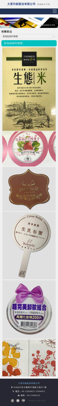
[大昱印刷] (12, 400)
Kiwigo (42, 401)
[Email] (18, 400)
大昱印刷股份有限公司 (29, 383)
